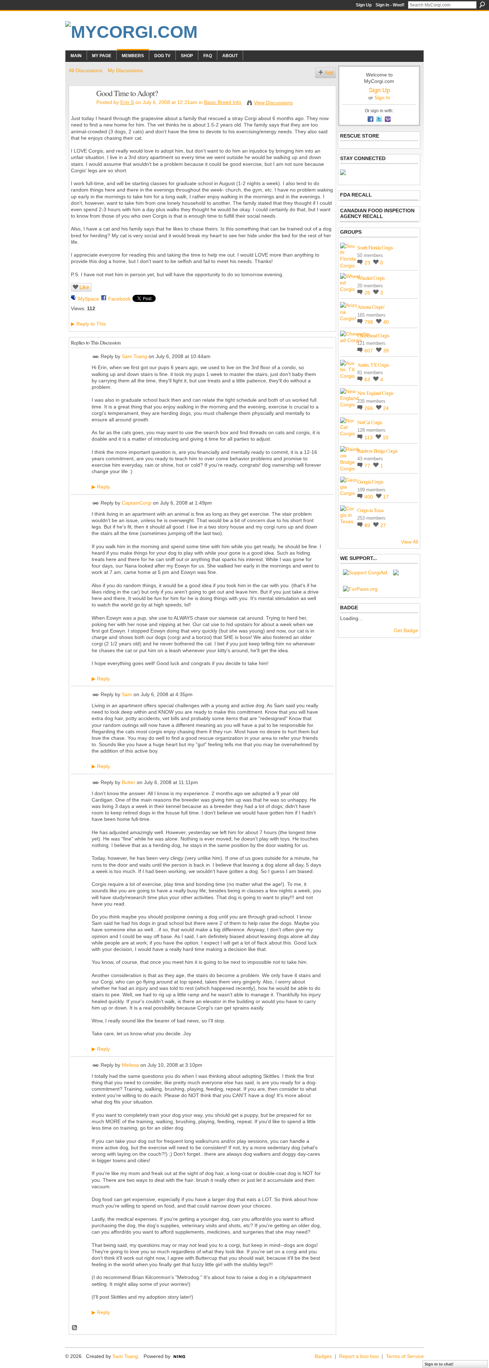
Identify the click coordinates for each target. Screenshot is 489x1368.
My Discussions (125, 70)
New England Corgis (375, 393)
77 (368, 466)
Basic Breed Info (222, 102)
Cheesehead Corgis (373, 335)
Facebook (119, 299)
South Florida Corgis (375, 247)
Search (482, 4)
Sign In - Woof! (390, 5)
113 (369, 437)
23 (368, 263)
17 (386, 497)
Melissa (130, 1065)
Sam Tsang (134, 357)
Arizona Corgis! (370, 306)
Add (329, 72)
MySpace (88, 299)
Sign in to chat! (439, 1364)
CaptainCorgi (136, 503)
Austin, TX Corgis (373, 364)
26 (368, 293)
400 (369, 497)
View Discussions (273, 102)
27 (383, 525)
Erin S (127, 102)
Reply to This (88, 324)
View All (409, 542)
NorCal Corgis (369, 422)
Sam (127, 694)
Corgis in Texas (370, 510)
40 (386, 322)
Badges (323, 1356)
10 (385, 437)
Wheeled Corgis (370, 277)
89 (368, 525)
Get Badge (406, 630)
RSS (75, 1328)
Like (84, 287)
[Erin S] (80, 108)
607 (369, 350)
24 (386, 408)
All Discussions (85, 70)
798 (369, 322)
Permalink (95, 356)
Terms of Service (405, 1356)
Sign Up (364, 5)
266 (369, 408)
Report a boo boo (359, 1356)
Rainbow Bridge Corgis (377, 450)
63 (368, 379)
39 (386, 350)
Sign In (382, 97)
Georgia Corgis (370, 481)
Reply (101, 487)
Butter (128, 782)
